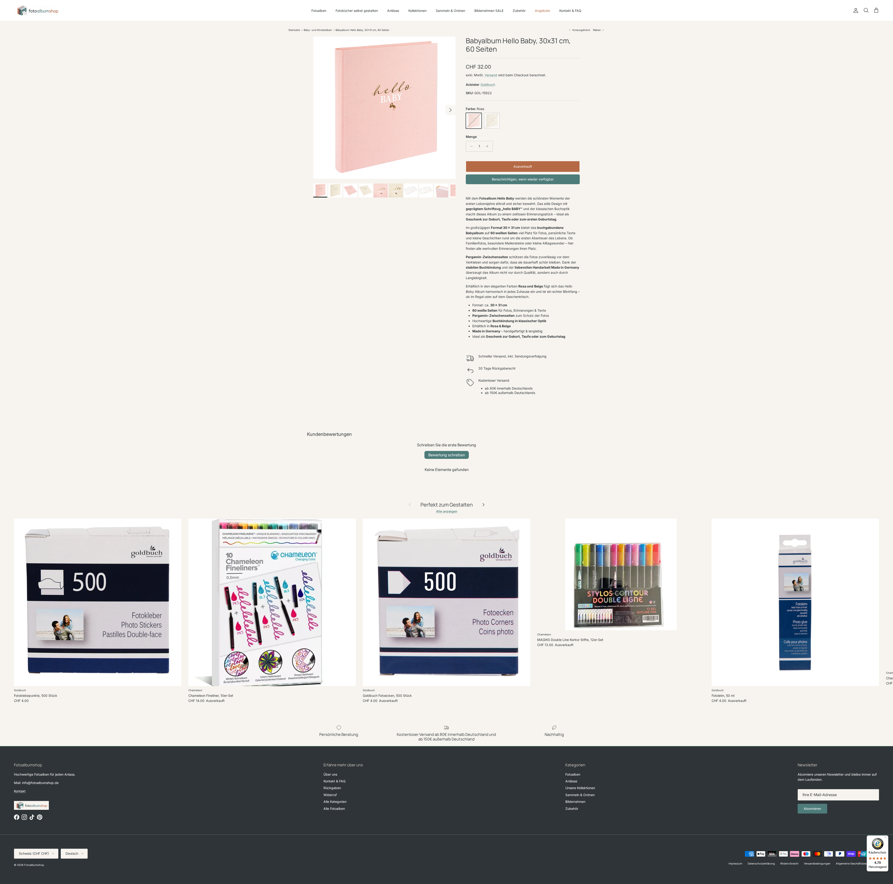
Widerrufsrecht (789, 863)
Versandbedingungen (817, 863)
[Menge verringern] (470, 146)
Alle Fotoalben (334, 809)
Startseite (294, 30)
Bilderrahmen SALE (488, 11)
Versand (491, 75)
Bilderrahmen (575, 802)
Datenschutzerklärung (761, 863)
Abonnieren (812, 809)
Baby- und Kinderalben (318, 30)
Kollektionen (417, 11)
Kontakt (20, 791)
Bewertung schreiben (446, 455)
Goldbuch (487, 85)
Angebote (542, 11)
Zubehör (519, 11)
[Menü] (885, 838)
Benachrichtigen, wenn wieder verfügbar (523, 179)
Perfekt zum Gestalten (446, 505)
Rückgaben (332, 788)
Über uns (330, 774)
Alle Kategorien (335, 802)
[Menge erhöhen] (488, 146)
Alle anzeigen (446, 511)
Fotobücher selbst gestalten (357, 11)
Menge (471, 137)
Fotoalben (318, 11)
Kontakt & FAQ (570, 11)
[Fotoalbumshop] (37, 11)
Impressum (735, 863)
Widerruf (330, 795)
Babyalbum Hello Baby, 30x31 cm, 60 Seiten (362, 30)
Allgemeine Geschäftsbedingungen (857, 863)
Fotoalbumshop (34, 865)
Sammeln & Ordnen (450, 11)
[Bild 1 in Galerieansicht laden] (384, 108)
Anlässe (393, 11)
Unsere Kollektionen (580, 788)
